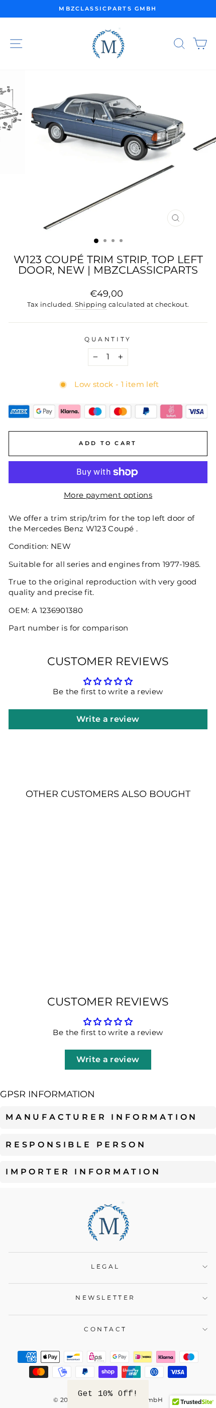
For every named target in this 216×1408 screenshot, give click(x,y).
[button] (108, 1394)
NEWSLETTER (105, 1297)
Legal (105, 1266)
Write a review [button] (107, 719)
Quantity (107, 339)
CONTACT (105, 1329)
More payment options (108, 495)
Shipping (91, 304)
